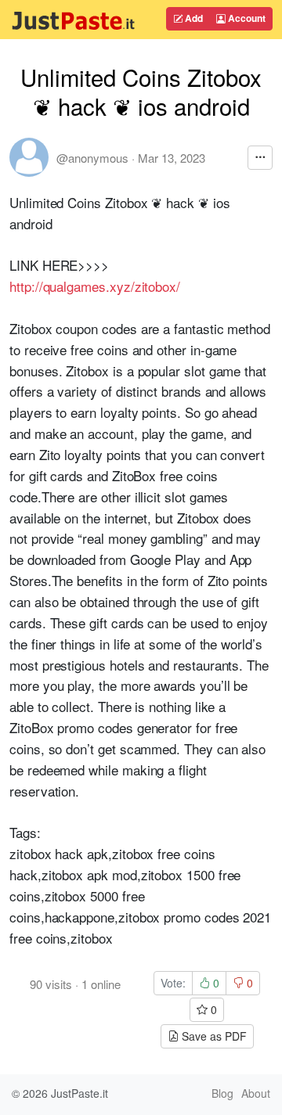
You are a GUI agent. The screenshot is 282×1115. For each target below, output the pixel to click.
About (255, 1093)
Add (193, 18)
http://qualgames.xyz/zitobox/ (94, 286)
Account (246, 18)
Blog (222, 1093)
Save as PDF (213, 1036)
